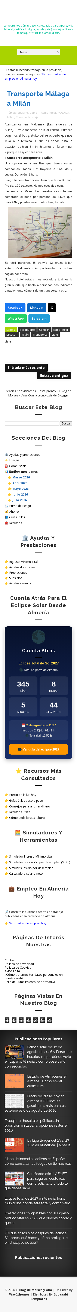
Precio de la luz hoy (22, 795)
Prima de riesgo (20, 506)
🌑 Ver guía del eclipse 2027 (38, 749)
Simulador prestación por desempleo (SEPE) (39, 862)
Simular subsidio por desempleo (31, 868)
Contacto (11, 960)
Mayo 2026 (20, 489)
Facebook (15, 307)
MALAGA (63, 113)
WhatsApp (16, 318)
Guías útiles (17, 517)
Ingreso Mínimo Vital (23, 562)
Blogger (63, 395)
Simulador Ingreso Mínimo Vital (30, 856)
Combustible (18, 466)
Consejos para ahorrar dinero (29, 806)
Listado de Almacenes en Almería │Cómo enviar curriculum (47, 1081)
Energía (14, 460)
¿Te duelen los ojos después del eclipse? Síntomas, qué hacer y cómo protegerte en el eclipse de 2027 (36, 1238)
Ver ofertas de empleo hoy (27, 923)
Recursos (15, 523)
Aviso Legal (13, 971)
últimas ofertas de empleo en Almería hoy (35, 76)
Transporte (23, 117)
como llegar (48, 113)
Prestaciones (18, 572)
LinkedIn (36, 307)
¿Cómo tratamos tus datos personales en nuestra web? (34, 976)
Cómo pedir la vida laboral (27, 818)
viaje (35, 117)
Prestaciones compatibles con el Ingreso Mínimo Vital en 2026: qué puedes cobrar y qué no (38, 1218)
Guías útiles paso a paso (26, 800)
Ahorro (14, 511)
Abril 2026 (19, 483)
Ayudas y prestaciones (24, 455)
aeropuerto (20, 113)
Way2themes (19, 1294)
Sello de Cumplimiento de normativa (30, 982)
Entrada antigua (54, 375)
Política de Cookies (18, 967)
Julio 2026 (19, 500)
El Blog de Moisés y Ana (38, 13)
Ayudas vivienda (20, 583)
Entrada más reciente (26, 367)
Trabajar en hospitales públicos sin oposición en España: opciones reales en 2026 (36, 1125)
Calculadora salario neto (26, 873)
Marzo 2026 (21, 477)
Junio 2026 (20, 494)
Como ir (35, 113)
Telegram (39, 318)
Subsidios (15, 578)
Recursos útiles (19, 812)
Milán (10, 117)
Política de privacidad (19, 964)
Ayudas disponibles (22, 567)
